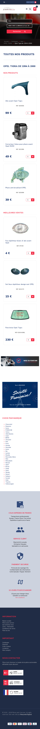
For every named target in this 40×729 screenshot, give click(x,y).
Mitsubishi (8, 461)
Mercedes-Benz (10, 457)
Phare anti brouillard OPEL (15, 188)
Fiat (6, 442)
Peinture (5, 644)
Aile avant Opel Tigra (13, 101)
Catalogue (5, 642)
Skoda (7, 472)
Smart (7, 474)
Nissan (7, 463)
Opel (7, 465)
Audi (6, 436)
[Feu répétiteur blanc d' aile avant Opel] (20, 229)
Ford (6, 443)
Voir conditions (20, 597)
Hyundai (8, 447)
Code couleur (6, 646)
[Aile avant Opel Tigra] (20, 89)
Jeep (6, 480)
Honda (7, 445)
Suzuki (7, 478)
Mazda (7, 455)
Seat (7, 470)
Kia (6, 451)
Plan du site (6, 630)
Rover (7, 466)
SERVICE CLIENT (20, 539)
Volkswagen (9, 484)
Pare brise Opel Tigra (13, 328)
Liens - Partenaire (8, 627)
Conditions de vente (8, 628)
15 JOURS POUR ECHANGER (20, 590)
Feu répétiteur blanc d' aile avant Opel (18, 242)
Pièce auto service (8, 623)
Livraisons (5, 648)
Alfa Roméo (9, 434)
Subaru (7, 476)
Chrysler (8, 440)
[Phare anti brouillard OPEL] (20, 176)
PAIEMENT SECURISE (20, 564)
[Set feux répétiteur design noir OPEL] (20, 272)
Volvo (7, 432)
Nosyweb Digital (26, 714)
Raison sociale (6, 621)
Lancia (7, 453)
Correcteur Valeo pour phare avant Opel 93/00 (19, 145)
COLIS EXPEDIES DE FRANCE (20, 513)
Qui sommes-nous (8, 625)
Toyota (7, 482)
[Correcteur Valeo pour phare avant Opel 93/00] (20, 132)
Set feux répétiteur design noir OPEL (19, 284)
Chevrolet (8, 424)
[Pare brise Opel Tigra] (20, 316)
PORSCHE (8, 430)
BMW (7, 438)
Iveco (7, 428)
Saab (7, 468)
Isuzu (7, 449)
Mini (6, 459)
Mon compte (6, 650)
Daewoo (8, 426)
